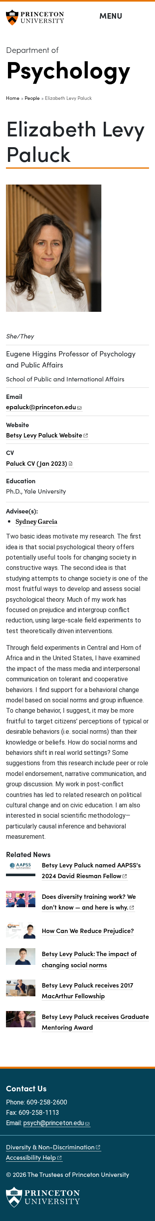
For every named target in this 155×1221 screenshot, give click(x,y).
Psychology (68, 68)
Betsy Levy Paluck (44, 434)
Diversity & (50, 1147)
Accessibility (31, 1157)
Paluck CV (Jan (36, 463)
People (32, 98)
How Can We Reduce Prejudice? (88, 930)
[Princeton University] (38, 17)
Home (12, 98)
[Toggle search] (144, 15)
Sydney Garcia (36, 521)
